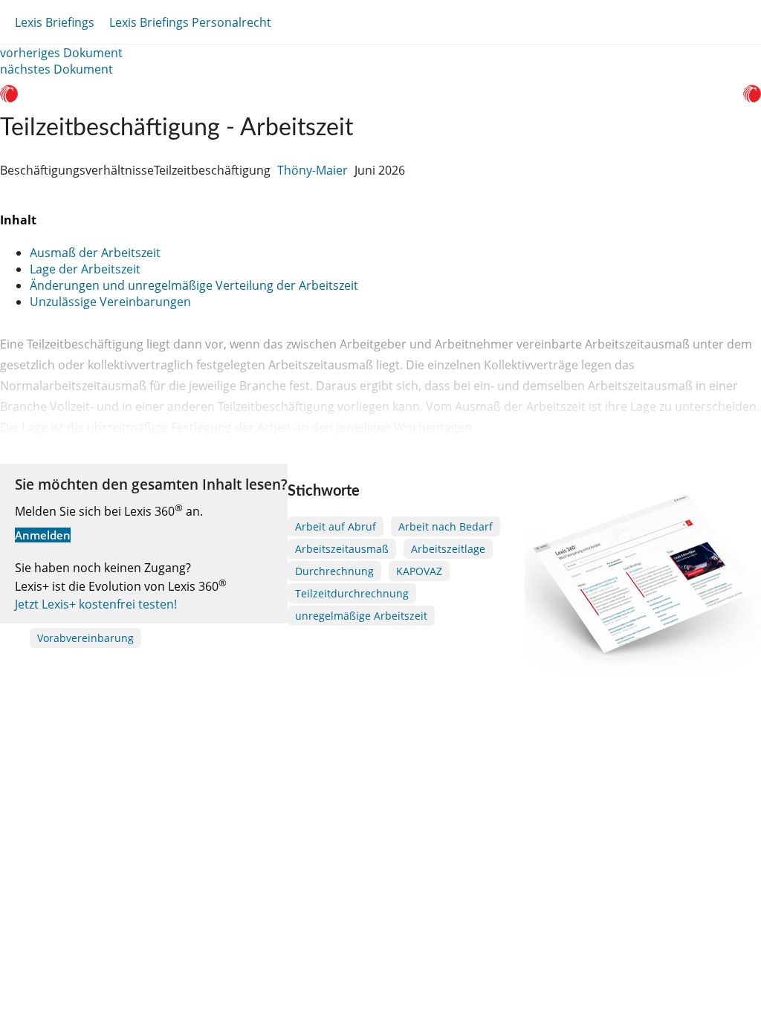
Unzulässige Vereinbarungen (110, 302)
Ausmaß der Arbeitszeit (95, 252)
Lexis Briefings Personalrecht (190, 22)
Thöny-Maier (312, 170)
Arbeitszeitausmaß (342, 549)
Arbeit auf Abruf (335, 526)
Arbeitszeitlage (448, 549)
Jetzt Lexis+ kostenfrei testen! (96, 604)
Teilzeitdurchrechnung (352, 593)
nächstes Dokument (56, 69)
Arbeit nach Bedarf (445, 526)
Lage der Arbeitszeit (85, 269)
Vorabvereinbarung (85, 638)
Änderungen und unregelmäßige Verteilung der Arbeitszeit (194, 285)
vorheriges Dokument (61, 53)
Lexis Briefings (54, 22)
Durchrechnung (334, 571)
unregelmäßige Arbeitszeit (361, 616)
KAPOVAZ (419, 571)
